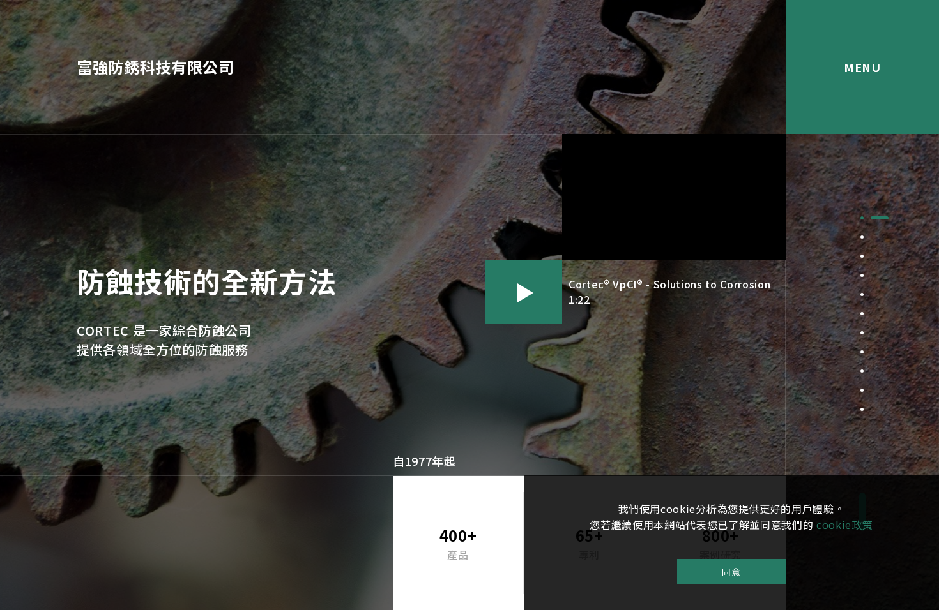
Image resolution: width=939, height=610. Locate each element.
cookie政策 (844, 524)
